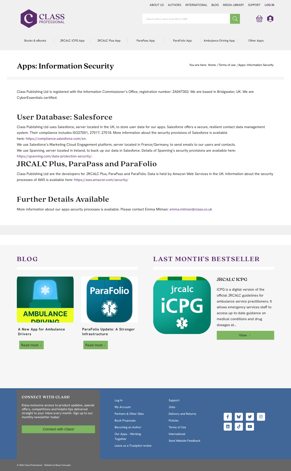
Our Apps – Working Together (128, 436)
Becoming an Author (128, 427)
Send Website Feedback (184, 441)
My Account (123, 407)
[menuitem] (35, 40)
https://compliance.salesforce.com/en (56, 138)
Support (254, 5)
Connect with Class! (58, 429)
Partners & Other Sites (129, 414)
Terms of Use (177, 427)
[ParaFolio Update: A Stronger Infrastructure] (109, 300)
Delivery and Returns (182, 414)
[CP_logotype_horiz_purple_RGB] (42, 18)
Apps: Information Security (65, 65)
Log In (269, 5)
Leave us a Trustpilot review (133, 446)
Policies (174, 420)
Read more (30, 345)
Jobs (172, 407)
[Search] (235, 19)
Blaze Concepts (63, 465)
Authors (174, 5)
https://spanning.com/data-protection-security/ (54, 156)
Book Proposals (125, 420)
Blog (215, 5)
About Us (157, 5)
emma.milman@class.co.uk (190, 209)
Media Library (233, 5)
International (196, 5)
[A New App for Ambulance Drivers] (45, 300)
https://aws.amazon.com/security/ (101, 179)
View (243, 335)
